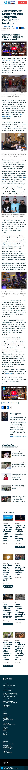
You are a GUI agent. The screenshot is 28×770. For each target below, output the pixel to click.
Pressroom (6, 750)
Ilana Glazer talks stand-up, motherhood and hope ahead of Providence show (19, 476)
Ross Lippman (8, 26)
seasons (9, 374)
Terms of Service (7, 752)
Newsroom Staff (7, 745)
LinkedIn (5, 734)
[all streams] (26, 768)
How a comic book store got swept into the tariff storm (20, 570)
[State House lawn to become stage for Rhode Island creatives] (6, 454)
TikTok (4, 730)
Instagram (5, 726)
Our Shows (6, 706)
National (5, 523)
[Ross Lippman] (4, 416)
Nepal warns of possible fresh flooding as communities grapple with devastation (20, 612)
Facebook (5, 729)
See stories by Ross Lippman (18, 436)
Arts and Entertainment (10, 403)
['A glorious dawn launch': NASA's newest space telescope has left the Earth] (8, 557)
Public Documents (8, 747)
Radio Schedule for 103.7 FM (10, 703)
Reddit (4, 728)
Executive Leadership (8, 744)
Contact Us (6, 723)
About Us (5, 741)
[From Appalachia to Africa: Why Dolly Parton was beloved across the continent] (8, 597)
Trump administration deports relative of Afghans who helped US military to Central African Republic (20, 651)
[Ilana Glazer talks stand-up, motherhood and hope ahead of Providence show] (6, 476)
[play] (2, 768)
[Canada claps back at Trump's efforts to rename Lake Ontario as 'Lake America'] (8, 518)
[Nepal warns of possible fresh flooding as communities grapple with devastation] (20, 597)
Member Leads (7, 715)
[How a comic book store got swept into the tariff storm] (20, 557)
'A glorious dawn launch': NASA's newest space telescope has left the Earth (7, 572)
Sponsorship (6, 716)
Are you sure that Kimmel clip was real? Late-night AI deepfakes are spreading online (20, 533)
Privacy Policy (6, 751)
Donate (23, 2)
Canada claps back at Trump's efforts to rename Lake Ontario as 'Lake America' (7, 533)
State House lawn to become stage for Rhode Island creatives (18, 453)
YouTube (5, 727)
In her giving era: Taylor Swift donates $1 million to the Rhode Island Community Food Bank (19, 499)
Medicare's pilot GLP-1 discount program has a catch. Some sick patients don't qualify (7, 651)
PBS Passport (6, 705)
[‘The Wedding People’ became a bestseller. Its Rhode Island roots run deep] (6, 465)
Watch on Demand (8, 701)
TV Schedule (6, 704)
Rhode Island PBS (9, 60)
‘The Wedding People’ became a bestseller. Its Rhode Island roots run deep (19, 465)
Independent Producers (9, 724)
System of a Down (9, 244)
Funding (5, 717)
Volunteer (5, 718)
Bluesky (5, 732)
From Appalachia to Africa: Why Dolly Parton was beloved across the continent (8, 611)
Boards (4, 743)
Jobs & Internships (7, 748)
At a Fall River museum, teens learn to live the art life (18, 487)
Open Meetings (7, 746)
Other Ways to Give (8, 719)
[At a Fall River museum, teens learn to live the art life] (6, 488)
